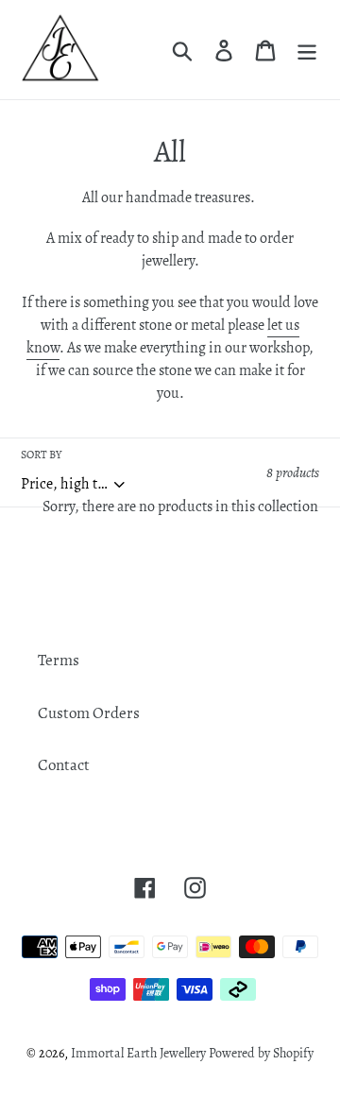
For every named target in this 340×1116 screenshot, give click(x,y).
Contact (64, 765)
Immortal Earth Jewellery (138, 1053)
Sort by (41, 454)
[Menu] (307, 50)
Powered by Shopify (261, 1053)
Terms (58, 660)
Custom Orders (89, 713)
